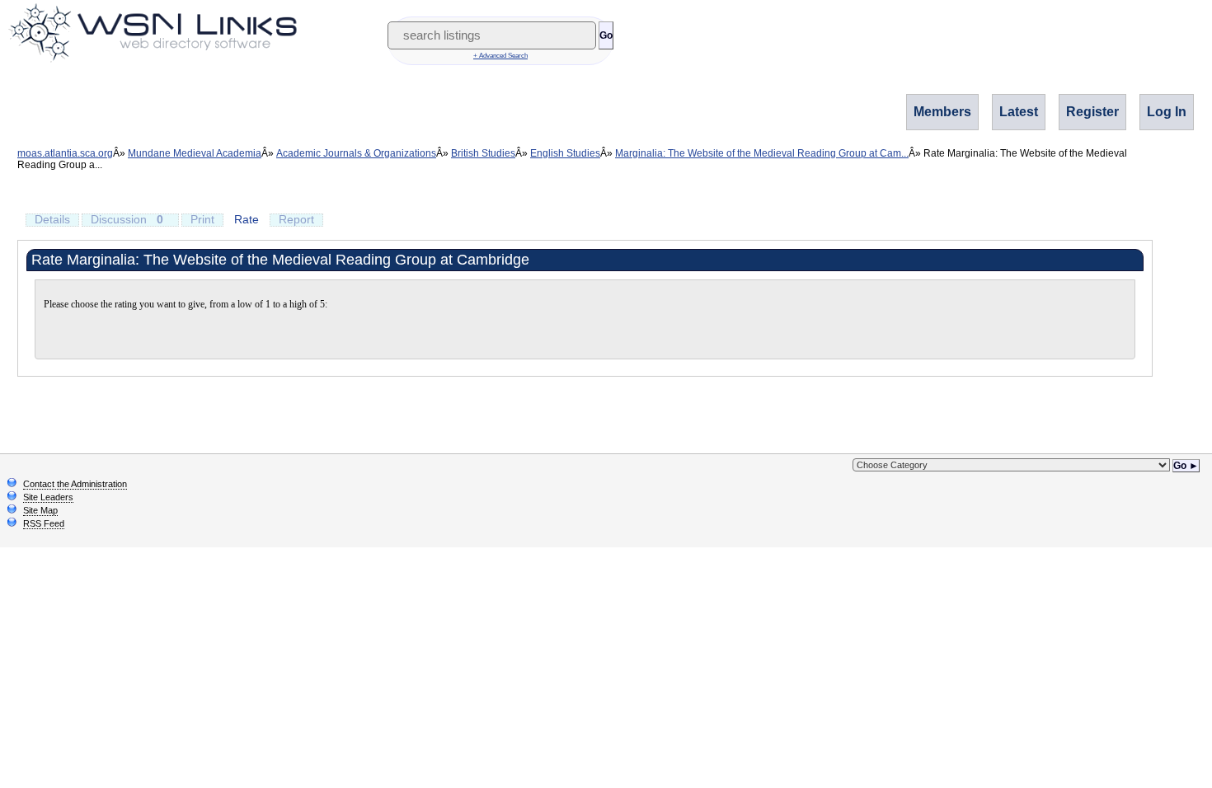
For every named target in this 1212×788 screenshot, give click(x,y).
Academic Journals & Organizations (356, 153)
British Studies (483, 153)
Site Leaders (48, 497)
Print (202, 219)
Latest (1018, 112)
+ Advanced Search (500, 55)
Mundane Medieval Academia (194, 153)
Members (942, 112)
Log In (1166, 112)
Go (606, 35)
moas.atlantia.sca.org (65, 153)
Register (1092, 112)
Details (52, 219)
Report (296, 219)
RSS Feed (43, 523)
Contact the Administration (75, 484)
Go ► (1186, 465)
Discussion (127, 219)
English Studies (565, 153)
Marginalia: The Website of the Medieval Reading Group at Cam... (762, 153)
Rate (246, 219)
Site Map (40, 510)
